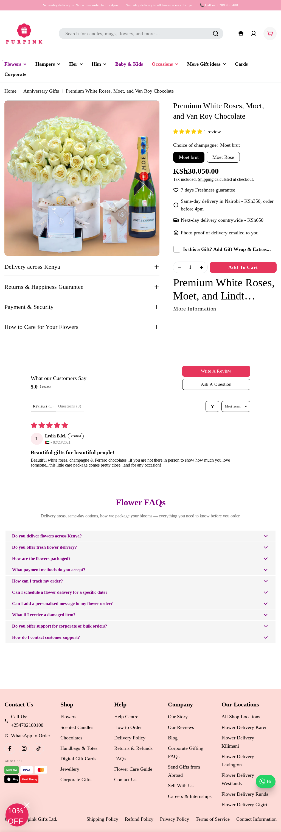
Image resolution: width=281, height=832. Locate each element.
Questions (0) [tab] (70, 406)
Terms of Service (213, 819)
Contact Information (256, 819)
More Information (194, 309)
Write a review (216, 371)
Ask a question (216, 384)
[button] (188, 131)
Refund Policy (139, 819)
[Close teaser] (27, 805)
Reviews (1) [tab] (43, 406)
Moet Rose (223, 157)
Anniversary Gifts (41, 91)
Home (10, 91)
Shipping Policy (102, 819)
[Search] (215, 33)
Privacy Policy (174, 819)
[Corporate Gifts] (241, 33)
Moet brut (189, 157)
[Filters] (212, 406)
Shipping (205, 179)
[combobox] (141, 33)
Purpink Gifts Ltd (38, 819)
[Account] (253, 33)
